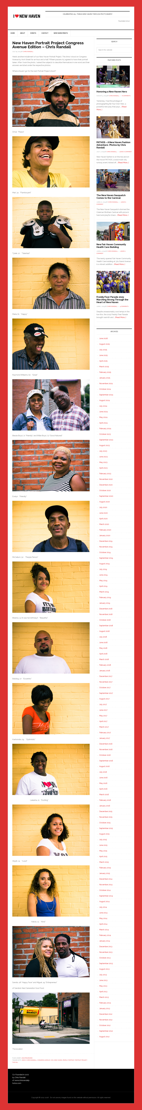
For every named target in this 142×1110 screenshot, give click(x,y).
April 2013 (103, 992)
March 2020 (104, 524)
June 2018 (103, 642)
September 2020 (106, 496)
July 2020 (103, 507)
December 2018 (105, 609)
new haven (58, 1060)
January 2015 (104, 873)
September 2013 (106, 963)
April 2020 (103, 519)
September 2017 (106, 693)
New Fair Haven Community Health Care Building (111, 245)
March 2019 (104, 592)
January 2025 (104, 378)
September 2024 (106, 395)
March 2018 (104, 659)
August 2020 (104, 502)
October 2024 (105, 389)
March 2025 (104, 367)
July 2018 (103, 637)
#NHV (24, 1060)
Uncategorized (26, 1058)
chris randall (31, 1060)
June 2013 (103, 980)
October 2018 (105, 620)
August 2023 (104, 445)
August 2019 (104, 564)
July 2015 (103, 840)
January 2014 (104, 941)
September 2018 (106, 626)
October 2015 (104, 823)
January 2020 (104, 535)
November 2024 (106, 383)
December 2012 (105, 1014)
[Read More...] (123, 163)
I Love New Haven (26, 16)
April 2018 (103, 654)
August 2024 (104, 400)
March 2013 (104, 997)
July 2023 (103, 451)
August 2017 (104, 699)
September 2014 (106, 896)
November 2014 (105, 885)
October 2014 (105, 890)
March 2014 (104, 930)
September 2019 (106, 558)
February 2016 (105, 800)
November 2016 (105, 749)
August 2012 (104, 1037)
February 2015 (105, 868)
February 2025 (105, 372)
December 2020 (106, 485)
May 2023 (103, 462)
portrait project (81, 1060)
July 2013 (103, 975)
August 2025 (104, 344)
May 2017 (103, 716)
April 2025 (103, 361)
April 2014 (103, 924)
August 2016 (104, 766)
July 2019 (103, 569)
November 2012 (105, 1020)
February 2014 (105, 935)
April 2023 (103, 468)
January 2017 (104, 738)
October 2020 (105, 490)
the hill (15, 1062)
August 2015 (104, 834)
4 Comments (124, 306)
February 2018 (105, 665)
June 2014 (103, 913)
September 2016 (106, 761)
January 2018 (104, 671)
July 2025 (103, 350)
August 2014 (104, 901)
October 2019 (105, 552)
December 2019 (105, 541)
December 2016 (105, 744)
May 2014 (103, 918)
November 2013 (105, 952)
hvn (52, 1060)
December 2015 (105, 811)
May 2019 (103, 581)
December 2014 (105, 879)
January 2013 (104, 1008)
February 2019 (105, 597)
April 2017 (103, 721)
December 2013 (105, 946)
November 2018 (105, 614)
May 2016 (103, 783)
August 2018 (104, 631)
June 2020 (103, 513)
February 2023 (105, 474)
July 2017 (103, 704)
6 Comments (126, 95)
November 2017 (105, 682)
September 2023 (106, 440)
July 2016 (103, 772)
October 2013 (104, 958)
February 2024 (105, 428)
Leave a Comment (125, 151)
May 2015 (103, 851)
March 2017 (104, 727)
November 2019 (105, 547)
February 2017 (105, 733)
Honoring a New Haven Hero (112, 91)
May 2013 (103, 986)
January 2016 (104, 806)
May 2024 (103, 417)
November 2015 (105, 817)
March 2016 (104, 794)
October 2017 (104, 687)
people (65, 1060)
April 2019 (103, 586)
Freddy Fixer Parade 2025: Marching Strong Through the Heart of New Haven (112, 300)
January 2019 (104, 603)
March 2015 (104, 862)
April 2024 (103, 423)
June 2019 (103, 575)
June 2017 (103, 710)
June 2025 (103, 355)
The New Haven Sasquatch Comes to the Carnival (111, 196)
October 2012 (104, 1025)
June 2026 (103, 338)
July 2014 (103, 907)
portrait (71, 1060)
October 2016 (105, 755)
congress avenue (43, 1060)
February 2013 (105, 1003)
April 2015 (103, 856)
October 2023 (105, 434)
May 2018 (103, 648)
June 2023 (103, 457)
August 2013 (104, 969)
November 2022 (106, 479)
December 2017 (105, 676)
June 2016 (103, 778)
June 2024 (103, 412)
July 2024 (103, 406)
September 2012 (106, 1031)
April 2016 (103, 789)
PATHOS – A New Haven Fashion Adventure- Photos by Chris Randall (113, 145)
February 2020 (105, 530)
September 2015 (106, 828)
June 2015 (103, 845)
